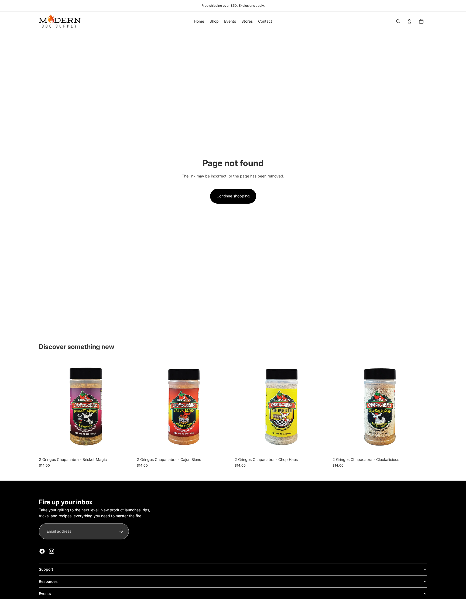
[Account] (409, 21)
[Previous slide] (341, 407)
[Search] (398, 21)
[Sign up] (120, 531)
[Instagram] (51, 551)
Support (46, 569)
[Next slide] (419, 407)
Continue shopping (233, 196)
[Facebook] (42, 551)
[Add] (125, 446)
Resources (48, 581)
